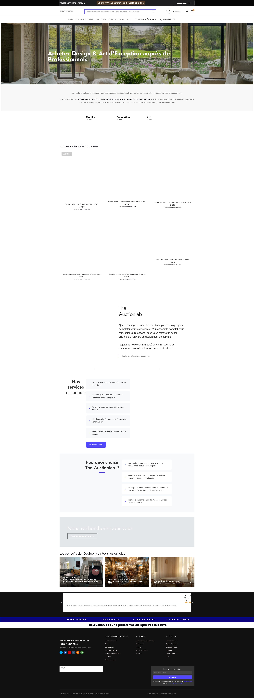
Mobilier (70, 19)
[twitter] (61, 652)
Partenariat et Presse (111, 650)
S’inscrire (138, 647)
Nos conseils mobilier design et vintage (122, 579)
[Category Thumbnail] (96, 126)
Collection (113, 19)
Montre (122, 19)
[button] (62, 603)
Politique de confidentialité (112, 653)
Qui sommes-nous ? (111, 641)
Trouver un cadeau (96, 445)
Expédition (169, 650)
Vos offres (138, 653)
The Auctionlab (70, 586)
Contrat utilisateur (187, 681)
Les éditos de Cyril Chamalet (73, 577)
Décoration (90, 19)
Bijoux (104, 19)
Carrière (107, 644)
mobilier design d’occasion (88, 99)
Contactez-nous (109, 647)
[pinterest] (77, 652)
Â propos (153, 19)
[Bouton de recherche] (153, 12)
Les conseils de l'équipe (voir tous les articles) (93, 553)
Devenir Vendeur (140, 19)
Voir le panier (139, 644)
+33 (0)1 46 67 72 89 (169, 19)
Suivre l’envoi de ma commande (145, 641)
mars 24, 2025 (80, 586)
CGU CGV (108, 657)
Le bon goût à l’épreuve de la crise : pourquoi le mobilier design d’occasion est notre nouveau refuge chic (80, 581)
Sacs (127, 19)
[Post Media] (81, 572)
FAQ (167, 657)
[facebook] (65, 652)
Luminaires (80, 19)
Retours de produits (171, 644)
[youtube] (73, 652)
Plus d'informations (183, 3)
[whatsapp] (82, 652)
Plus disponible (67, 154)
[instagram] (69, 652)
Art (98, 19)
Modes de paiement (171, 641)
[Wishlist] (187, 11)
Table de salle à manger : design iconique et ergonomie (172, 583)
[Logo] (67, 11)
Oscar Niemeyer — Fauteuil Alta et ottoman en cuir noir (81, 204)
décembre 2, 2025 (127, 586)
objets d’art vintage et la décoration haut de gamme (127, 99)
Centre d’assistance (171, 647)
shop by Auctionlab (85, 209)
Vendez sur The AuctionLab (72, 3)
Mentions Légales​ (110, 660)
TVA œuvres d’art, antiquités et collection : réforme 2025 (125, 582)
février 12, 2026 (173, 586)
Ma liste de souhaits (141, 650)
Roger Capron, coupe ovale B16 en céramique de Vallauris (172, 259)
